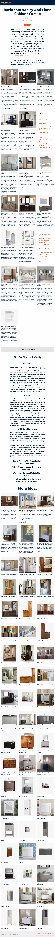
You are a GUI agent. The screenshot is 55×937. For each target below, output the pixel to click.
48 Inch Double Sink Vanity (45, 119)
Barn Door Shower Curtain (45, 252)
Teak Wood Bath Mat (44, 254)
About (39, 933)
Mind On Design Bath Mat (45, 259)
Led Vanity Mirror (43, 261)
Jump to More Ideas (27, 349)
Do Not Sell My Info (50, 935)
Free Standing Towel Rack (45, 238)
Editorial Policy (44, 933)
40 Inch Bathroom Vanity (45, 126)
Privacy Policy (42, 935)
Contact (52, 933)
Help (49, 933)
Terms (37, 935)
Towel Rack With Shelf (44, 256)
